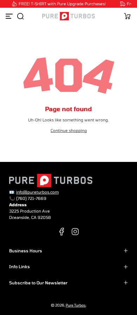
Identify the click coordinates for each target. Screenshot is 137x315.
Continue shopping (69, 130)
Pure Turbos (76, 305)
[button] (20, 16)
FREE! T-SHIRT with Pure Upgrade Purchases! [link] (61, 3)
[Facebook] (62, 231)
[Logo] (68, 16)
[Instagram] (75, 231)
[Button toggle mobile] (10, 16)
